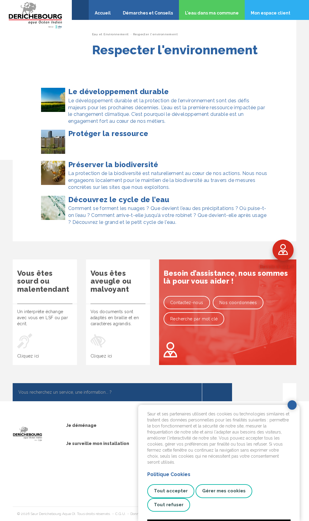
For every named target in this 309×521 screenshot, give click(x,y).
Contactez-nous (186, 302)
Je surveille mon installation (97, 443)
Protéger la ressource (108, 133)
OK (217, 392)
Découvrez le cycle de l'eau (119, 199)
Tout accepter (171, 491)
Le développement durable (118, 91)
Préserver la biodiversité (113, 164)
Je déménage (81, 425)
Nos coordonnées (238, 302)
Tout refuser (168, 504)
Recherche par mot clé (194, 318)
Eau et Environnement (110, 34)
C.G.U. (120, 514)
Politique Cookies (168, 474)
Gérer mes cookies (224, 491)
